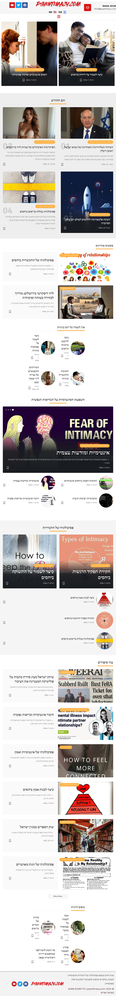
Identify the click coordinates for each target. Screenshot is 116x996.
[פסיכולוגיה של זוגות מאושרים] (85, 873)
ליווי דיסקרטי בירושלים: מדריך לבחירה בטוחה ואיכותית (34, 295)
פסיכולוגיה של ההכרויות (45, 206)
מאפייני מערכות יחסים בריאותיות (100, 142)
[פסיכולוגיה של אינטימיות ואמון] (85, 760)
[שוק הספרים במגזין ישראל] (85, 835)
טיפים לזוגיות (66, 747)
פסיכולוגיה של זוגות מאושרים (35, 864)
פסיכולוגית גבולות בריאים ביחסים (37, 211)
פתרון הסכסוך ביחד (65, 951)
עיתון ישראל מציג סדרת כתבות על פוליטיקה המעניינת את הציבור (32, 679)
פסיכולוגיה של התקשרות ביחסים (33, 260)
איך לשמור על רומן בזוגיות (86, 70)
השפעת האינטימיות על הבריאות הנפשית (29, 70)
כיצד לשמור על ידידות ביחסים (86, 74)
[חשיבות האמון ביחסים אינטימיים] (106, 483)
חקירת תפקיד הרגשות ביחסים (79, 618)
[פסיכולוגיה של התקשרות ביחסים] (85, 266)
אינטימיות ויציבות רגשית (85, 498)
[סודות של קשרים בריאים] (48, 928)
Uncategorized (68, 288)
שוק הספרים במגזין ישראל (37, 827)
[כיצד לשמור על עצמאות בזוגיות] (48, 348)
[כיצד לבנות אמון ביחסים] (104, 599)
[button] (59, 17)
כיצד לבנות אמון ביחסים (82, 597)
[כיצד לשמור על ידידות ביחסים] (87, 54)
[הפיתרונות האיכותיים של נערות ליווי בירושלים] (29, 123)
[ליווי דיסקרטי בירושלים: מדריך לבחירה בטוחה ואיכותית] (85, 302)
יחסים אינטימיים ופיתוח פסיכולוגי (29, 74)
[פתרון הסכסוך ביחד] (78, 956)
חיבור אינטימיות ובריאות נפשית (23, 498)
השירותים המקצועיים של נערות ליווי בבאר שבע (33, 375)
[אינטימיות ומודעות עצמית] (48, 483)
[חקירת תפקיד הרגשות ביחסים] (104, 620)
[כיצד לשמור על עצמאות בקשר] (78, 928)
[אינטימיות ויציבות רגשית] (106, 500)
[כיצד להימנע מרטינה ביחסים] (78, 348)
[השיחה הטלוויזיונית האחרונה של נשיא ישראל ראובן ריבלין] (87, 123)
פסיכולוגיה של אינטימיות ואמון (34, 752)
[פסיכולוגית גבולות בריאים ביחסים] (29, 187)
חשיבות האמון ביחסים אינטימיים (80, 480)
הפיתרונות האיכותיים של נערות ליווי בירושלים (30, 147)
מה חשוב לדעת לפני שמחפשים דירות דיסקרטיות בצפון (45, 954)
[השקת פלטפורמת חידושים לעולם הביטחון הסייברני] (87, 202)
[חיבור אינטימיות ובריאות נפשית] (48, 500)
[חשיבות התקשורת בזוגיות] (78, 378)
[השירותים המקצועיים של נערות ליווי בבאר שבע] (48, 378)
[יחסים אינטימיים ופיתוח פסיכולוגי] (29, 54)
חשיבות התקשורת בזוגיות (64, 375)
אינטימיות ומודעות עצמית (83, 452)
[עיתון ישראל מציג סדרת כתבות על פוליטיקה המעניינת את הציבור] (85, 686)
